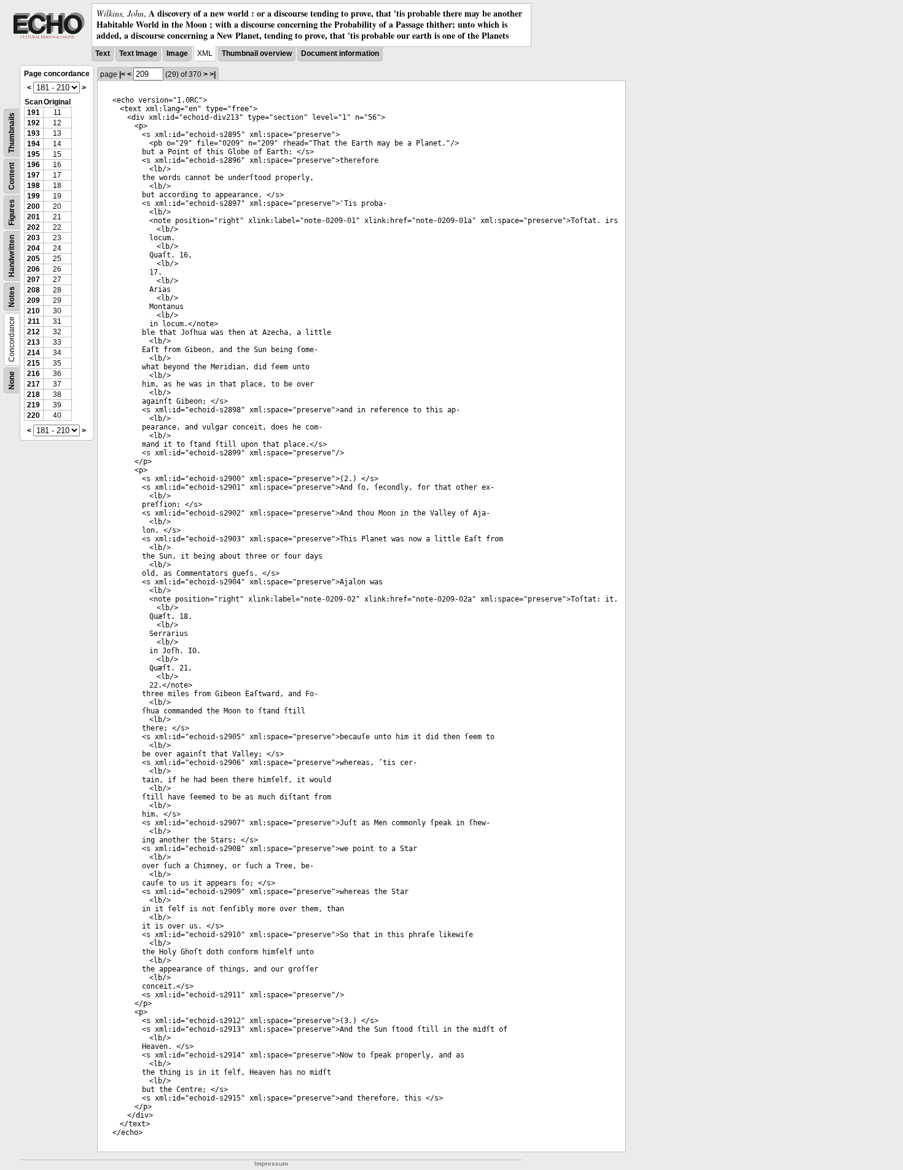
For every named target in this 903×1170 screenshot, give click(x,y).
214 (33, 352)
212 (33, 332)
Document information (340, 53)
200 (33, 206)
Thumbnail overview (257, 53)
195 (33, 154)
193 (33, 133)
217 (33, 384)
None (11, 380)
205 (33, 258)
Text (102, 53)
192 (33, 123)
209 (33, 300)
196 (33, 164)
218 (33, 394)
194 (33, 143)
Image (177, 53)
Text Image (138, 53)
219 (33, 405)
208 (33, 290)
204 (33, 248)
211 (34, 321)
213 (33, 342)
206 (33, 269)
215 (33, 363)
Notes (11, 296)
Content (11, 176)
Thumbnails (11, 132)
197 (33, 175)
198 (33, 185)
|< (122, 74)
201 (33, 217)
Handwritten (11, 256)
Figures (11, 212)
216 (33, 373)
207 (33, 279)
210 (33, 311)
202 (33, 227)
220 (33, 415)
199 (33, 196)
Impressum (271, 1163)
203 (33, 238)
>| (212, 74)
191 (33, 112)
